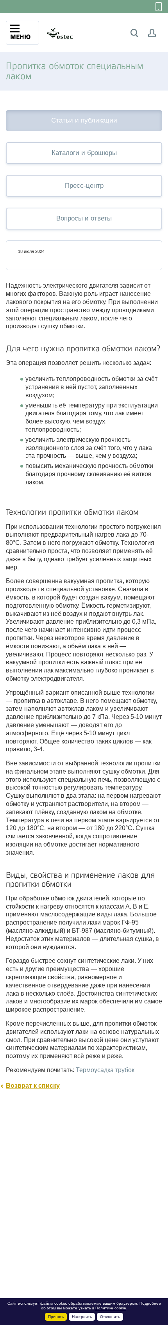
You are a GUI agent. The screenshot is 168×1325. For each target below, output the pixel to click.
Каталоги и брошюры (84, 153)
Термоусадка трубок (105, 1070)
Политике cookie (110, 1308)
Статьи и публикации (84, 120)
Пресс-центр (84, 185)
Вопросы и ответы (84, 218)
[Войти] (152, 33)
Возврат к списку (33, 1085)
